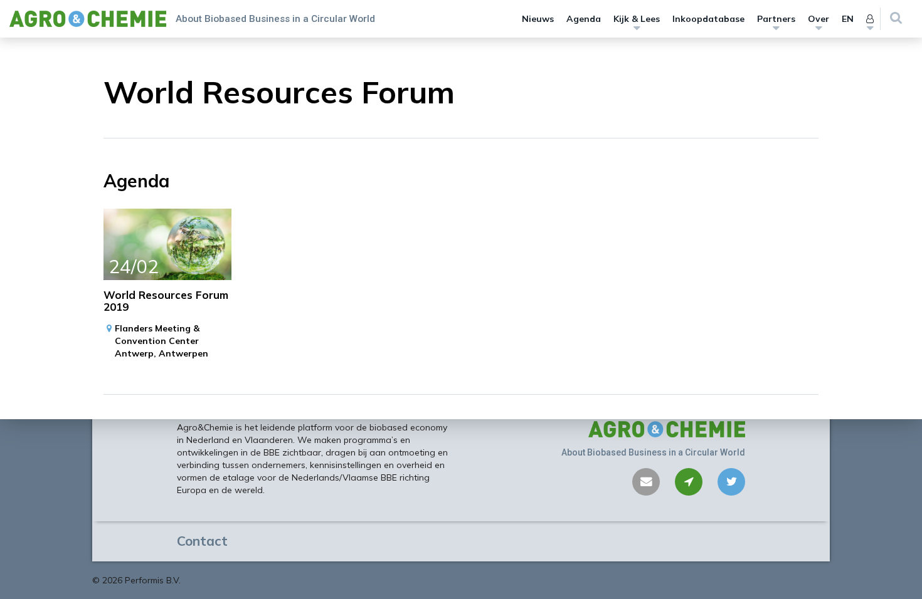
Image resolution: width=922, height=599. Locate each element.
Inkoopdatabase (708, 18)
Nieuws (538, 18)
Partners (776, 18)
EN (848, 18)
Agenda (583, 18)
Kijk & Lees (636, 18)
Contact (202, 541)
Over (818, 18)
